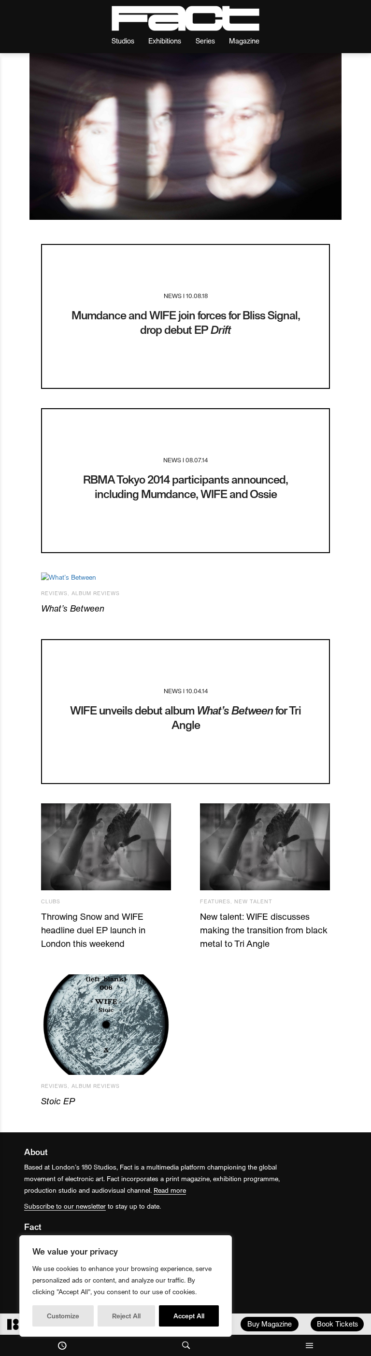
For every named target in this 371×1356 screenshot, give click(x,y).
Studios (123, 40)
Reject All (126, 1316)
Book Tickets (337, 1323)
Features (215, 901)
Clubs (50, 901)
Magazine (244, 40)
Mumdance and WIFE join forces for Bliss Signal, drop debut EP (185, 322)
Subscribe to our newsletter (65, 1206)
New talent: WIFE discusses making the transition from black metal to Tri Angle (263, 930)
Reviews (54, 593)
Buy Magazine (269, 1323)
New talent (253, 901)
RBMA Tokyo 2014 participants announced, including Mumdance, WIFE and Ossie (185, 486)
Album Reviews (95, 593)
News (173, 295)
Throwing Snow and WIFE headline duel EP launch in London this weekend (93, 930)
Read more (170, 1190)
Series (205, 40)
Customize (63, 1316)
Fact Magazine (185, 18)
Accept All (188, 1316)
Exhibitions (164, 40)
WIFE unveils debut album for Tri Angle (185, 717)
